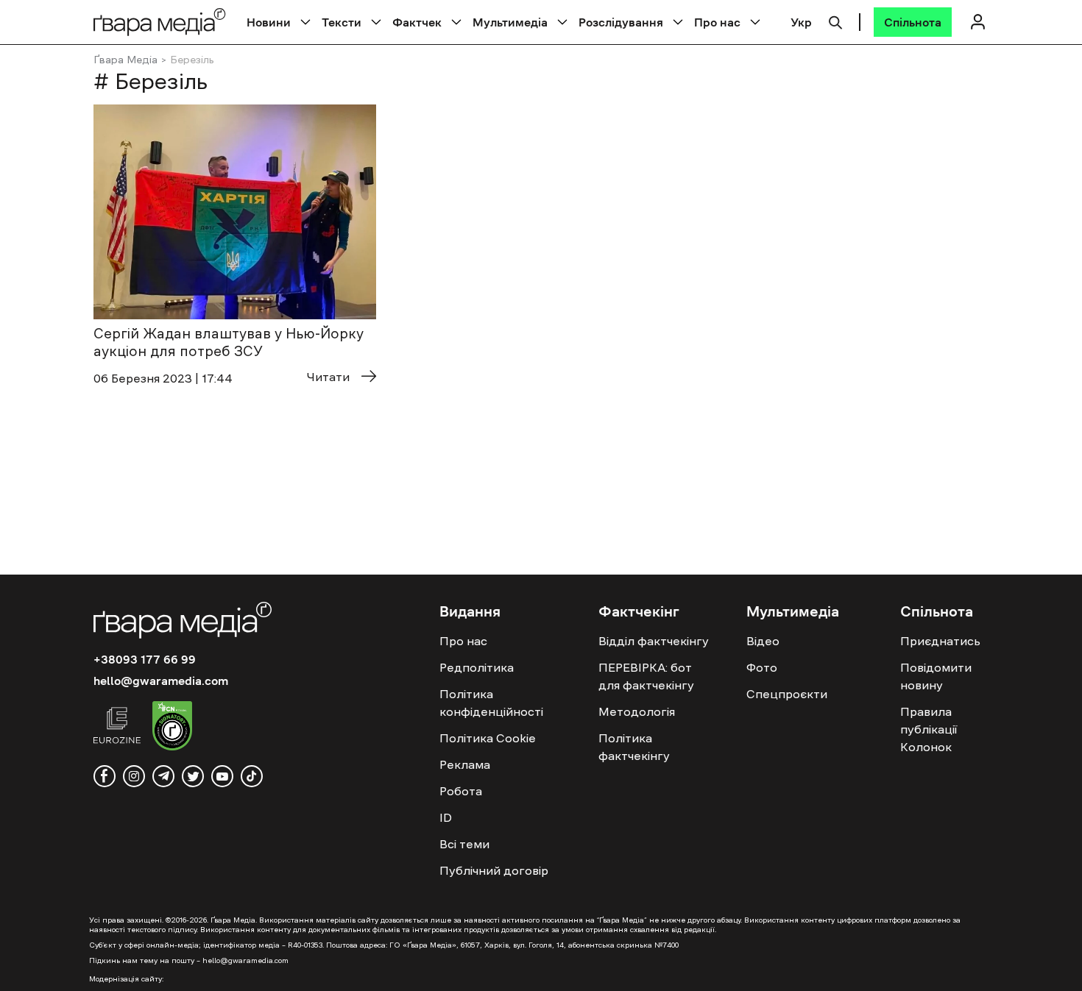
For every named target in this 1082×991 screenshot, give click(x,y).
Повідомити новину (936, 676)
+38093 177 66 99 (144, 659)
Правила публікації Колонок (928, 729)
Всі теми (464, 844)
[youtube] (222, 776)
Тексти (341, 22)
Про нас (717, 22)
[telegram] (163, 776)
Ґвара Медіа (125, 59)
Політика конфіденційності (491, 702)
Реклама (464, 764)
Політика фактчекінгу (634, 746)
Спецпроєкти (786, 694)
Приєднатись (940, 641)
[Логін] (977, 22)
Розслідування (621, 22)
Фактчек (417, 22)
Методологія (636, 711)
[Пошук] (835, 20)
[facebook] (104, 776)
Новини (269, 22)
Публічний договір (493, 870)
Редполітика (476, 667)
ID (445, 817)
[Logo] (159, 21)
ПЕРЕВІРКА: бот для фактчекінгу (646, 676)
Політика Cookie (487, 738)
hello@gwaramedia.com (160, 680)
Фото (761, 667)
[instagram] (134, 776)
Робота (460, 791)
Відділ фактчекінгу (653, 641)
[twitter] (193, 776)
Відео (762, 641)
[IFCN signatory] (172, 727)
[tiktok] (252, 776)
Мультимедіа (510, 22)
